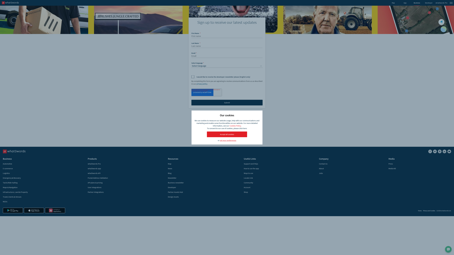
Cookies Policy (235, 126)
